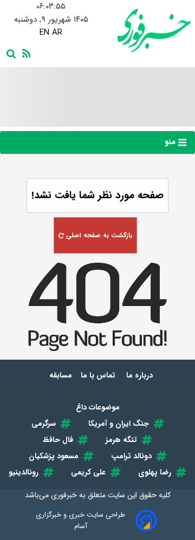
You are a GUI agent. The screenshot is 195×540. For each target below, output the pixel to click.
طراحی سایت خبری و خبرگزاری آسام (80, 520)
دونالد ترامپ (131, 456)
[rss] (24, 52)
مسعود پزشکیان (54, 456)
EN (44, 32)
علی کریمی (88, 472)
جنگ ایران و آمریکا (118, 424)
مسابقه (60, 375)
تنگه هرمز (121, 440)
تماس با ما (99, 375)
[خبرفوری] (144, 31)
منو (171, 141)
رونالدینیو (23, 472)
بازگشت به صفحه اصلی (98, 235)
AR (57, 32)
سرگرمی (43, 424)
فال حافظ (58, 440)
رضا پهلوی (154, 472)
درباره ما (140, 375)
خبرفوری (64, 495)
